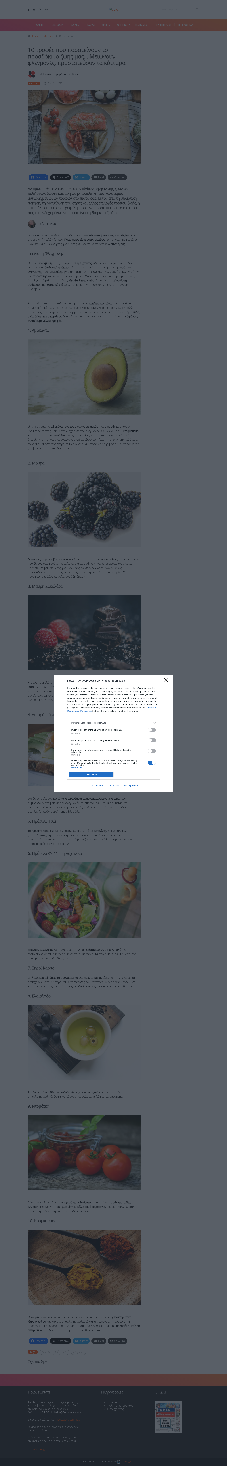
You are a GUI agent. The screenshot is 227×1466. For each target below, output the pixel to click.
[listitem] (113, 722)
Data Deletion (96, 785)
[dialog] (113, 733)
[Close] (167, 681)
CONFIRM (91, 774)
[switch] (152, 730)
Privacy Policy (131, 785)
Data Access (113, 785)
